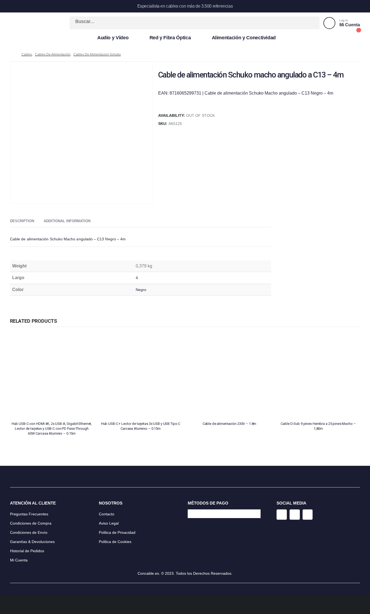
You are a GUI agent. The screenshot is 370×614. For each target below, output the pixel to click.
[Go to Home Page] (12, 54)
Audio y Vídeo (112, 37)
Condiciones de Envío (28, 532)
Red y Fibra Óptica (170, 37)
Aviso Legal (109, 523)
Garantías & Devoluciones (32, 541)
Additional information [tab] (67, 221)
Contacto (106, 514)
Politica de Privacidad (117, 532)
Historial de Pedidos (27, 551)
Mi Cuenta (19, 560)
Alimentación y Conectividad (244, 37)
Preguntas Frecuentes (29, 514)
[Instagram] (282, 514)
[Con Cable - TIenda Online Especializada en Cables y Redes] (28, 23)
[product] (51, 375)
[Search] (309, 23)
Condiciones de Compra (30, 523)
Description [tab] (22, 221)
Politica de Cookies (115, 541)
